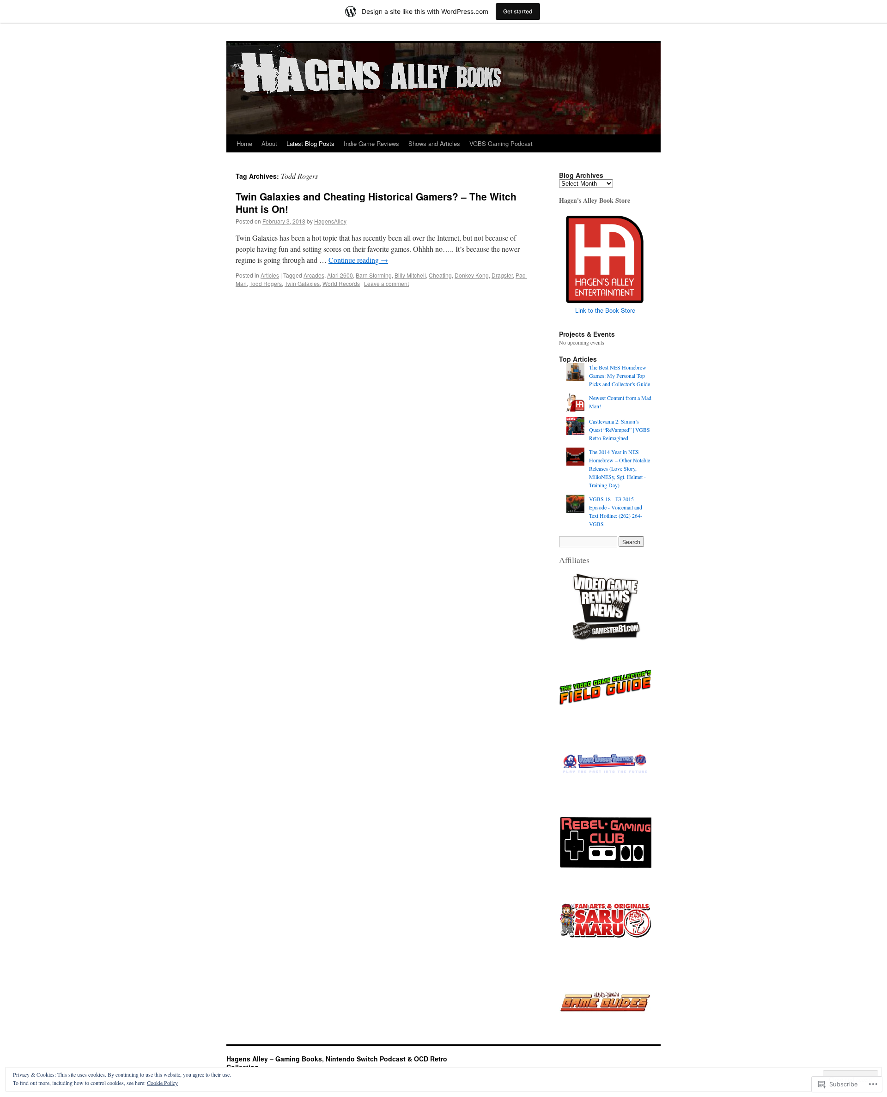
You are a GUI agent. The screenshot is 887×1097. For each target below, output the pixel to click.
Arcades (314, 275)
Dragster (502, 275)
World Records (341, 283)
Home (244, 143)
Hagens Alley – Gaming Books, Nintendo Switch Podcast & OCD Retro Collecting (336, 1063)
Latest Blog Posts (310, 143)
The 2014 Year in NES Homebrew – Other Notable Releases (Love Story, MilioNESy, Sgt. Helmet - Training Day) (619, 468)
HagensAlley (330, 221)
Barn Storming (374, 275)
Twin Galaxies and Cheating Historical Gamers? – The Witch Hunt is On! (376, 202)
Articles (270, 275)
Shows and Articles (434, 143)
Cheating (440, 275)
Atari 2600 (340, 275)
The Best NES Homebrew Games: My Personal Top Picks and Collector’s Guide (619, 376)
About (269, 143)
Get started (518, 11)
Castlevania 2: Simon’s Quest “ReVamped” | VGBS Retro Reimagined (619, 430)
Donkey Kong (472, 275)
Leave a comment (386, 283)
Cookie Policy (162, 1082)
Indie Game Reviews (371, 143)
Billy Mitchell (410, 275)
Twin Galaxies (302, 283)
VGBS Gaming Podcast (501, 143)
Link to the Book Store (605, 310)
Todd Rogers (265, 283)
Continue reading (358, 260)
